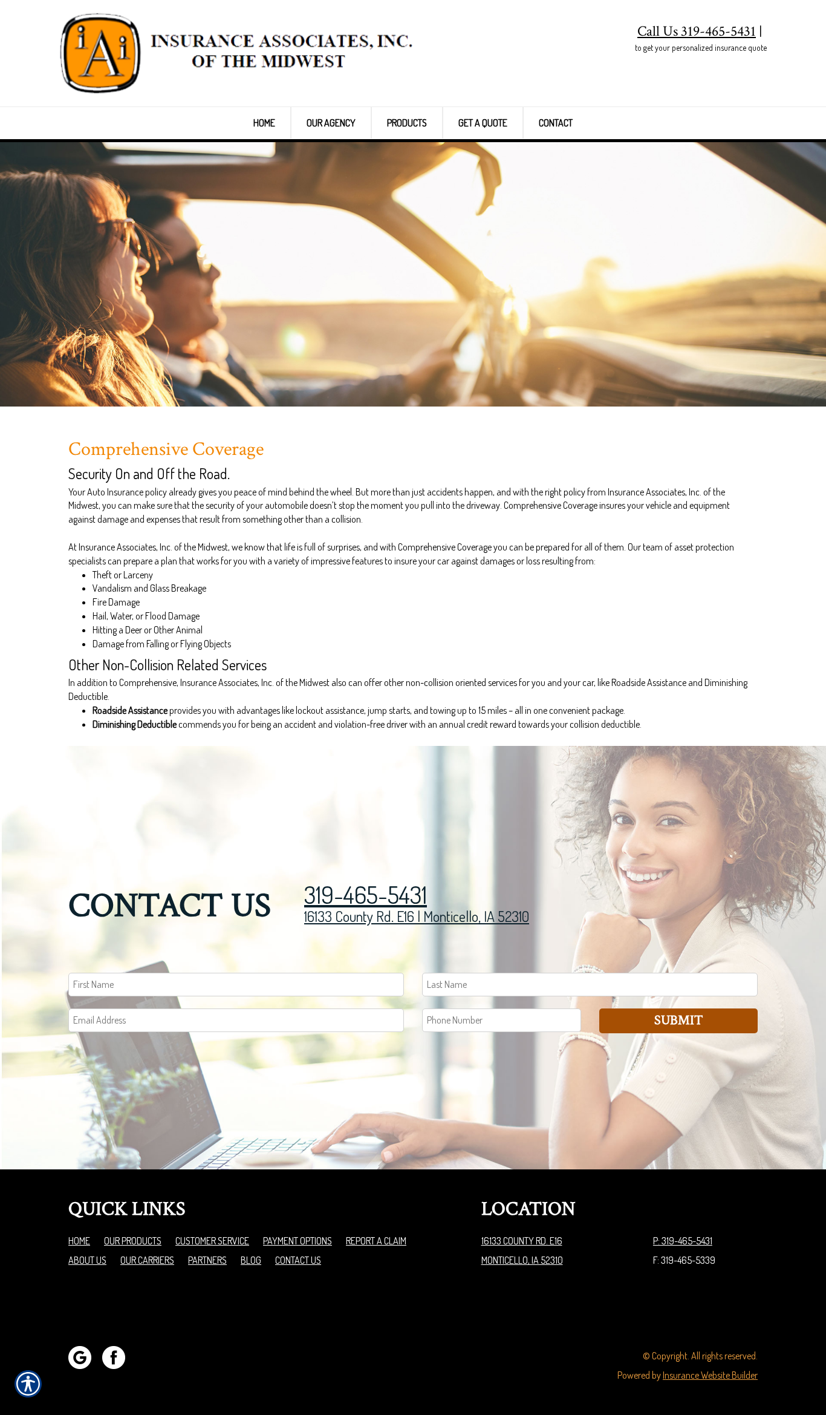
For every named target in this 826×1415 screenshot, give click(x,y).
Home (79, 1241)
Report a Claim (376, 1241)
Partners (207, 1260)
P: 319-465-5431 (682, 1241)
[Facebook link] (118, 1356)
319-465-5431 (365, 894)
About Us (87, 1260)
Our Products (132, 1241)
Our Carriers (147, 1260)
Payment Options (297, 1241)
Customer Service (212, 1241)
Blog (251, 1260)
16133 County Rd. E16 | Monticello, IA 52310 (416, 916)
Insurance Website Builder (710, 1375)
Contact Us (298, 1260)
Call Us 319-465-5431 (696, 31)
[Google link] (84, 1356)
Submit (678, 1020)
